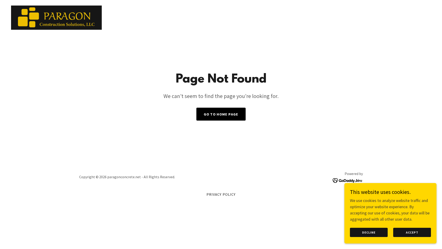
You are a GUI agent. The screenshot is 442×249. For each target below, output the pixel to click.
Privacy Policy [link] (221, 194)
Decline (368, 232)
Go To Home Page (221, 114)
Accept (412, 232)
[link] (56, 17)
